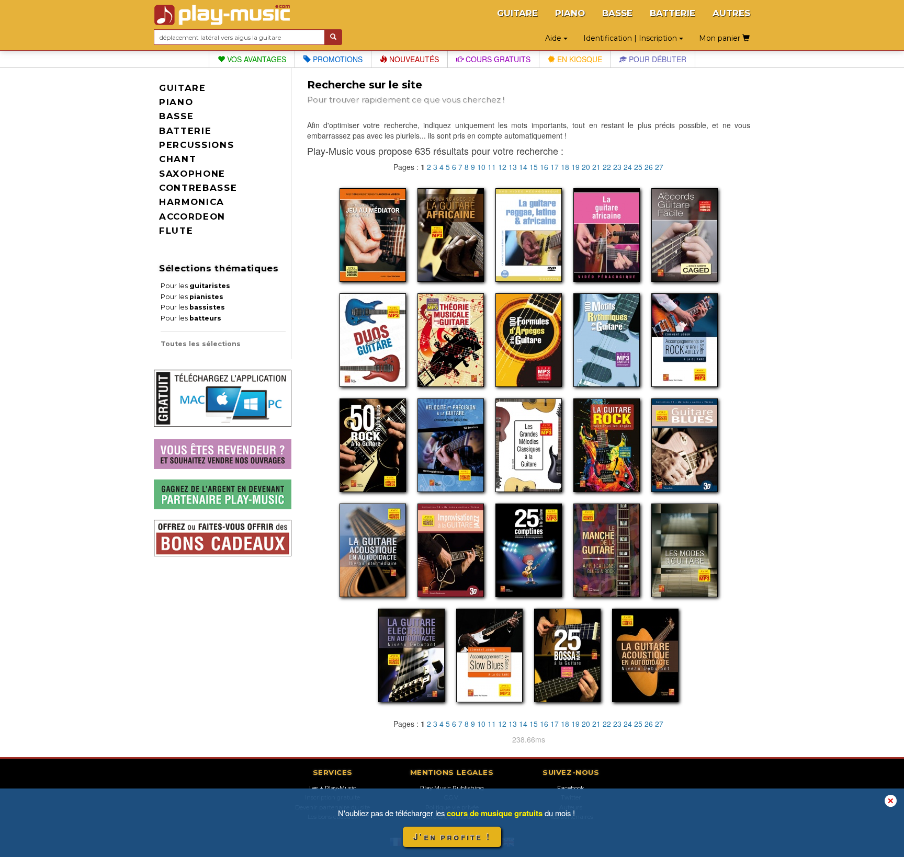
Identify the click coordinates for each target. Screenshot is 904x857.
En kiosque (578, 59)
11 (492, 167)
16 (544, 167)
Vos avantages (255, 59)
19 (575, 167)
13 (512, 167)
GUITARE (517, 13)
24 (628, 167)
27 (659, 167)
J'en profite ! (452, 837)
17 (554, 167)
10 (481, 167)
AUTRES (731, 13)
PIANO (570, 13)
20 (586, 167)
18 (565, 167)
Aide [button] (554, 38)
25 (638, 167)
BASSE (617, 13)
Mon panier (720, 38)
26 (649, 167)
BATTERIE (672, 13)
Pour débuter (656, 59)
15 (533, 167)
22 (607, 167)
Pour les (195, 286)
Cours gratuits (497, 59)
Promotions (337, 59)
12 (502, 167)
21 (596, 167)
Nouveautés (413, 59)
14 (523, 167)
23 (617, 167)
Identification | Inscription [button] (631, 38)
